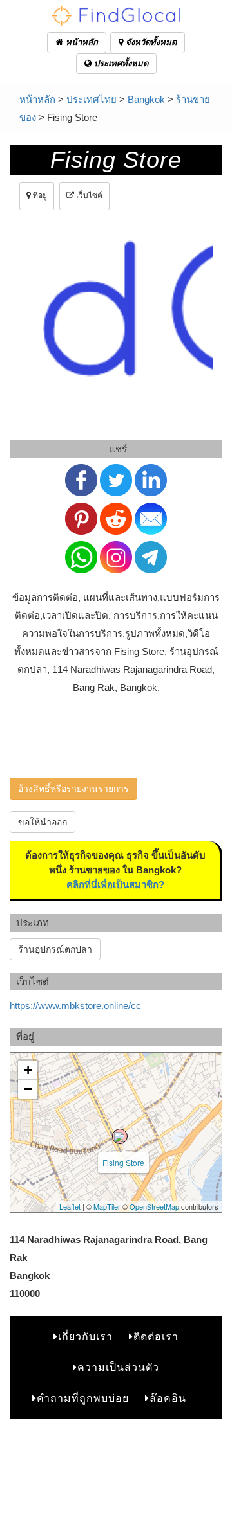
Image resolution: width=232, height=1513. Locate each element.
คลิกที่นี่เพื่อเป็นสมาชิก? (115, 884)
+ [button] (28, 1070)
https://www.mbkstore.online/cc (75, 1005)
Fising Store (123, 1162)
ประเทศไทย (91, 99)
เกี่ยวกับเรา (85, 1336)
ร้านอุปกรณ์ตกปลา (55, 949)
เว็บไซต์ (88, 195)
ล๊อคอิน (168, 1398)
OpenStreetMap (154, 1206)
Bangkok (146, 99)
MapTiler (107, 1206)
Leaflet (70, 1206)
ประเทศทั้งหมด (120, 63)
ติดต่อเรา (156, 1336)
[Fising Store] (120, 1136)
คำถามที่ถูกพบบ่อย (83, 1398)
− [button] (28, 1089)
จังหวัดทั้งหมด (150, 42)
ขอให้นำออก (42, 822)
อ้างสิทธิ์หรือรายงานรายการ (73, 788)
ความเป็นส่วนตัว (118, 1367)
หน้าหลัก (80, 42)
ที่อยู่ (39, 195)
